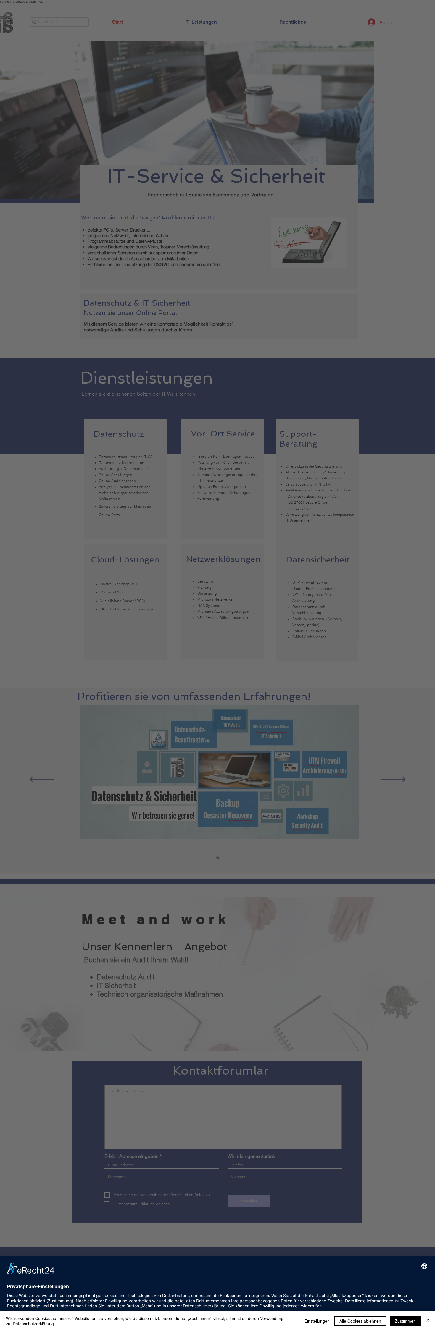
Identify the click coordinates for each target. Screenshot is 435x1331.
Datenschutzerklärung (33, 1324)
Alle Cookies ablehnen (360, 1321)
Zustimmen (405, 1321)
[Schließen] (427, 1321)
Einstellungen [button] (317, 1321)
